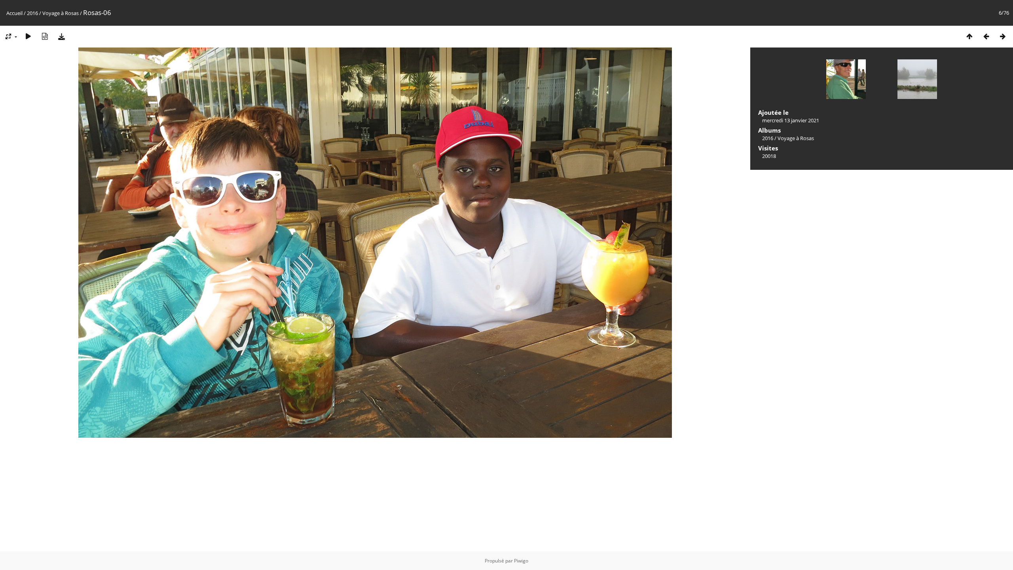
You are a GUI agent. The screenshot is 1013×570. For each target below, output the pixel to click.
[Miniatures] (969, 36)
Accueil (14, 13)
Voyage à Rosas (60, 13)
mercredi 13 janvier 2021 (790, 120)
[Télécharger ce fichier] (61, 36)
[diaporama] (28, 36)
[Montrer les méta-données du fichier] (44, 36)
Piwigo (521, 560)
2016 (32, 13)
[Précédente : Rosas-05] (986, 36)
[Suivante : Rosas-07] (1002, 36)
